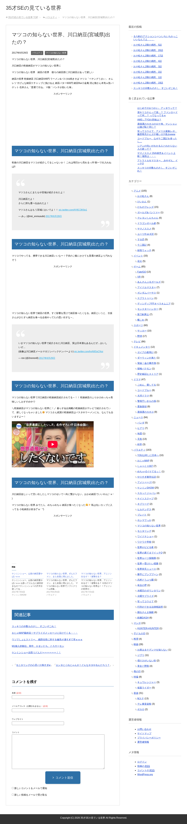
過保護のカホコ (145, 412)
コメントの (146, 770)
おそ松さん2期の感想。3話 (147, 66)
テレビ (137, 341)
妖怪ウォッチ (144, 250)
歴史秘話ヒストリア (147, 374)
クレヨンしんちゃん (147, 218)
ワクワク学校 (144, 542)
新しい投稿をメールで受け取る (30, 795)
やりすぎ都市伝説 (146, 477)
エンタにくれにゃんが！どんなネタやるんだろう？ (83, 665)
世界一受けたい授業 (147, 563)
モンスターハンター (147, 309)
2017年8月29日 (54, 216)
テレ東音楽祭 (144, 704)
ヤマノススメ (144, 228)
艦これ (140, 320)
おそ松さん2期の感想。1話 (147, 77)
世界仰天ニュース (146, 569)
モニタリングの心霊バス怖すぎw (33, 665)
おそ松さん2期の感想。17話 (148, 55)
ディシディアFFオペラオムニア (154, 303)
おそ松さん (143, 196)
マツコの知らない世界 (56, 53)
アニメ (137, 191)
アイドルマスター (146, 287)
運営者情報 (143, 742)
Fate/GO (141, 272)
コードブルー (144, 390)
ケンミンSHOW (145, 487)
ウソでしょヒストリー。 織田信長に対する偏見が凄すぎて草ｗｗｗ (47, 639)
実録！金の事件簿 (146, 363)
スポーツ (138, 325)
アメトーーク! (144, 482)
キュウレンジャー (146, 682)
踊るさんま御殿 (145, 612)
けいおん (142, 201)
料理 (136, 639)
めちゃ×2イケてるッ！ (149, 471)
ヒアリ (140, 428)
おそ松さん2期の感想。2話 (147, 72)
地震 (139, 433)
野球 (139, 336)
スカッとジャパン (146, 493)
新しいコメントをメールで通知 (30, 788)
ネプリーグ (143, 504)
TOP (23, 17)
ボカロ (140, 709)
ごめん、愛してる (146, 385)
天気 (139, 439)
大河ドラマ (143, 395)
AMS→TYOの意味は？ (149, 119)
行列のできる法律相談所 (150, 607)
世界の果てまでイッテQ (149, 552)
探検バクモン (144, 368)
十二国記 (142, 245)
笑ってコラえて (145, 601)
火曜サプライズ (145, 596)
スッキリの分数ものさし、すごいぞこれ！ (34, 626)
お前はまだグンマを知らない (152, 650)
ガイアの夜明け (145, 352)
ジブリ (140, 655)
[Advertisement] (63, 116)
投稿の (143, 766)
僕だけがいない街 (146, 660)
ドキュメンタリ (142, 347)
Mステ (140, 698)
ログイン (142, 762)
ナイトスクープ (145, 498)
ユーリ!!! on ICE (145, 234)
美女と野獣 (143, 666)
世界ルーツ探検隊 (146, 558)
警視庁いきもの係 (146, 401)
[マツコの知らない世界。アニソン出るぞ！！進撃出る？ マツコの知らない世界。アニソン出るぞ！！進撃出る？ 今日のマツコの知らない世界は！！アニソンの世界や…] (98, 584)
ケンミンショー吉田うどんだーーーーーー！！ (36, 652)
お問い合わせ (144, 729)
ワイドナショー (145, 536)
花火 (139, 261)
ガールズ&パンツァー (148, 212)
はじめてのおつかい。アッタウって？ (157, 108)
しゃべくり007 (145, 466)
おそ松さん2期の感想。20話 (148, 50)
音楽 (136, 693)
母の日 (137, 671)
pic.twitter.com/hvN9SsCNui (88, 351)
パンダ (140, 423)
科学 (139, 444)
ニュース (138, 417)
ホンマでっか (144, 520)
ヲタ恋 (140, 239)
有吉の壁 (142, 585)
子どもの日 (139, 633)
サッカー (142, 330)
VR (139, 277)
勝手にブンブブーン (147, 574)
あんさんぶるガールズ (149, 282)
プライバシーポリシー (149, 737)
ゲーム (137, 266)
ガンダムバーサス (146, 293)
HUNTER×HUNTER (148, 628)
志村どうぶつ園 (145, 580)
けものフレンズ (145, 207)
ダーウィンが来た (146, 358)
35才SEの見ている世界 (33, 8)
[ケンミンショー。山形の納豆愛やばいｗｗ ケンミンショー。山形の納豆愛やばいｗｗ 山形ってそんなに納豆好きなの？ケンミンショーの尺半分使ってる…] (29, 584)
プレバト (142, 515)
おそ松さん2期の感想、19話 (148, 83)
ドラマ (137, 379)
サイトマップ (144, 733)
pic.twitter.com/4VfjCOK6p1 (73, 210)
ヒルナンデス (144, 509)
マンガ (137, 623)
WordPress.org (145, 774)
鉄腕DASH (143, 617)
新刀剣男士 (143, 314)
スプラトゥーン (145, 298)
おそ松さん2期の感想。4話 (147, 61)
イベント (138, 256)
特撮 (136, 677)
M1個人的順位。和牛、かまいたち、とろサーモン (38, 646)
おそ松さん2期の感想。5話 (147, 45)
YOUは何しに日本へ (148, 455)
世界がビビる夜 (145, 547)
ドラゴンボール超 (146, 223)
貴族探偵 (142, 406)
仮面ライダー (144, 687)
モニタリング (144, 531)
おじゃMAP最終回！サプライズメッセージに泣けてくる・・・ (45, 633)
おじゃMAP (143, 460)
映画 (136, 644)
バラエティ (37, 53)
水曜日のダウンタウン (149, 590)
